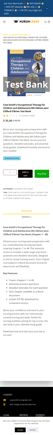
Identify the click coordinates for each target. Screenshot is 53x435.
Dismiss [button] (47, 9)
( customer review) (27, 115)
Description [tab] (26, 211)
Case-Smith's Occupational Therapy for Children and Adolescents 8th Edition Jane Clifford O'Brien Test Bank (25, 195)
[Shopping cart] (49, 22)
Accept (20, 430)
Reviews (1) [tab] (26, 217)
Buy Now (42, 173)
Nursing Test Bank (23, 189)
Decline (33, 430)
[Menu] (4, 22)
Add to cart (25, 174)
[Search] (45, 22)
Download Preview (12, 158)
